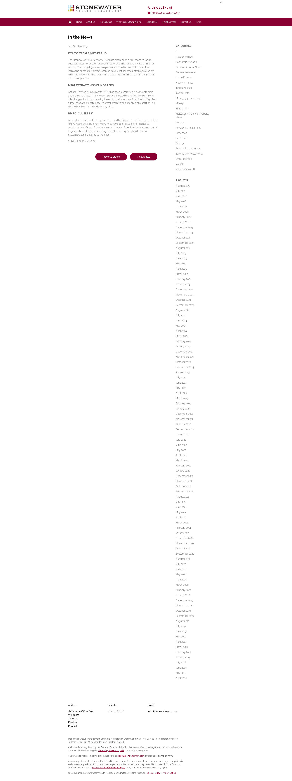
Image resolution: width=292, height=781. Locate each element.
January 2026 (183, 222)
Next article (143, 156)
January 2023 (183, 408)
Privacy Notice (169, 773)
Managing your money (188, 98)
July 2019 (181, 626)
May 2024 (181, 325)
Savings (180, 143)
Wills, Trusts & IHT (185, 169)
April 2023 (181, 393)
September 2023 (185, 367)
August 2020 (183, 558)
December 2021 (184, 476)
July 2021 (181, 501)
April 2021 (181, 517)
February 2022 (183, 465)
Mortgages (182, 108)
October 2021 (183, 486)
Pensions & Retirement (188, 127)
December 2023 (184, 351)
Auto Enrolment (184, 56)
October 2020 (183, 548)
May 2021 (181, 512)
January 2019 (183, 657)
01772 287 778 (162, 7)
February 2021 (183, 527)
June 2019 (181, 631)
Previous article (111, 156)
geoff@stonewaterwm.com (131, 756)
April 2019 (181, 641)
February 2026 (183, 216)
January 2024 (183, 346)
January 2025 (183, 284)
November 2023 (185, 356)
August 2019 (182, 621)
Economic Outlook (186, 61)
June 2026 (181, 196)
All (177, 51)
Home (79, 22)
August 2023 (183, 372)
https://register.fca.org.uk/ (111, 750)
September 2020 (185, 553)
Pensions (181, 122)
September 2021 (185, 491)
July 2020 (181, 564)
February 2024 (183, 341)
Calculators (152, 22)
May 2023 (181, 387)
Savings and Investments (189, 153)
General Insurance (185, 72)
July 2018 (181, 662)
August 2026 (183, 185)
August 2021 (182, 496)
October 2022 (183, 424)
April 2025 (181, 268)
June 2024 (181, 320)
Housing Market (184, 82)
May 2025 (181, 263)
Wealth (180, 164)
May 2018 (181, 672)
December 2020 (185, 538)
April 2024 (181, 330)
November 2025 (185, 232)
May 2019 (181, 636)
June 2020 (181, 569)
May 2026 (181, 201)
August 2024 (183, 310)
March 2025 (182, 273)
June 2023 (181, 382)
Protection (181, 133)
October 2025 (183, 237)
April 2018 (181, 678)
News (198, 22)
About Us (90, 22)
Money (179, 103)
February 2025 (183, 279)
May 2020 (181, 574)
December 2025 (184, 227)
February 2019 (183, 652)
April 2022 (181, 455)
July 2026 (181, 191)
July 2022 (181, 439)
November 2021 (184, 481)
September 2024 (185, 305)
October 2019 (183, 610)
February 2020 (183, 590)
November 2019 (184, 605)
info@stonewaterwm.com (165, 12)
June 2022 (181, 444)
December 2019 (184, 600)
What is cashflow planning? (129, 22)
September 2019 (185, 615)
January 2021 (183, 533)
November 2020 (185, 543)
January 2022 (183, 470)
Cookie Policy (153, 773)
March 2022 (182, 460)
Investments (182, 93)
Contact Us (186, 22)
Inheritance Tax (184, 87)
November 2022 (184, 419)
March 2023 (182, 398)
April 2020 (181, 579)
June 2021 (181, 507)
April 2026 (181, 206)
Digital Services (169, 22)
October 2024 (183, 299)
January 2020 (183, 595)
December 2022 (184, 413)
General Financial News (188, 67)
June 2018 (181, 667)
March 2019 (182, 647)
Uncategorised (184, 158)
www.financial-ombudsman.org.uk (108, 767)
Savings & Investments (188, 148)
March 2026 (182, 211)
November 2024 (185, 294)
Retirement (182, 138)
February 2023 (183, 403)
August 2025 (183, 248)
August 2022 (182, 434)
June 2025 (181, 258)
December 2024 (184, 289)
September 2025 (185, 242)
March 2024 (182, 336)
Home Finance (184, 77)
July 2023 (181, 377)
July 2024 (181, 315)
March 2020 (182, 584)
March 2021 (182, 522)
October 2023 (183, 362)
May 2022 (181, 450)
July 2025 (181, 253)
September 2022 (185, 429)
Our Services (106, 22)
